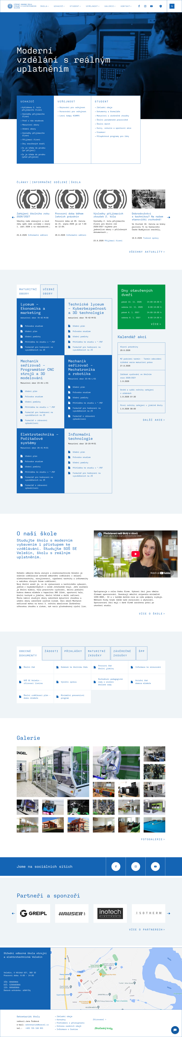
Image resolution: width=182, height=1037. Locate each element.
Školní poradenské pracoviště (112, 120)
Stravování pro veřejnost (72, 111)
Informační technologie (80, 436)
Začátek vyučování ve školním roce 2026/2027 (135, 376)
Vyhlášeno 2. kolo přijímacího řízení (32, 108)
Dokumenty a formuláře (108, 111)
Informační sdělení (50, 182)
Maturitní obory (30, 125)
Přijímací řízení (31, 140)
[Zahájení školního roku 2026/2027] (33, 201)
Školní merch (103, 124)
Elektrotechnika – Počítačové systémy (39, 438)
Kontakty (61, 1020)
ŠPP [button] (142, 651)
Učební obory (29, 129)
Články (23, 182)
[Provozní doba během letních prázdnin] (72, 201)
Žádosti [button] (52, 651)
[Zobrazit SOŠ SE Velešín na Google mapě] (116, 979)
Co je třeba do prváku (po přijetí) (33, 149)
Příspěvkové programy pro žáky (113, 136)
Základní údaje (104, 107)
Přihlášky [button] (73, 651)
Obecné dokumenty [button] (28, 653)
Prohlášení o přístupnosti (71, 1023)
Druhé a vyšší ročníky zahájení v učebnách (137, 391)
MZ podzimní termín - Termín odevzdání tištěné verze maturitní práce (140, 360)
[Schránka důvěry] (161, 6)
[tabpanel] (64, 395)
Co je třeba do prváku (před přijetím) (33, 155)
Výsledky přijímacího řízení (33, 115)
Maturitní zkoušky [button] (97, 653)
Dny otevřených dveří (33, 144)
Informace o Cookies (67, 1029)
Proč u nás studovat (33, 121)
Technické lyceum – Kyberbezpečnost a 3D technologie (87, 308)
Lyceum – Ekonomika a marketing (33, 308)
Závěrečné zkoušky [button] (122, 653)
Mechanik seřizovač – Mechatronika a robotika (81, 367)
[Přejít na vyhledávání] (171, 6)
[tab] (28, 291)
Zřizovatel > (99, 1019)
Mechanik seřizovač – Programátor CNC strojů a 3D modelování (37, 369)
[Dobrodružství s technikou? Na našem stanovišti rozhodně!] (148, 201)
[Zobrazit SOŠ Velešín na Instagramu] (145, 6)
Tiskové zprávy (151, 238)
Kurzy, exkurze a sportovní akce (114, 128)
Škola (76, 182)
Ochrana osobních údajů (69, 1026)
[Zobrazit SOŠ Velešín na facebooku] (139, 6)
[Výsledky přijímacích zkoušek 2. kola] (110, 201)
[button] (44, 6)
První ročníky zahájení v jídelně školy (141, 405)
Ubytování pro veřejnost (72, 107)
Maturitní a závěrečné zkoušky (113, 116)
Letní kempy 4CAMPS (69, 116)
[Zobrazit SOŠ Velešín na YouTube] (151, 6)
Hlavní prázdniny (129, 347)
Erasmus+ (101, 132)
